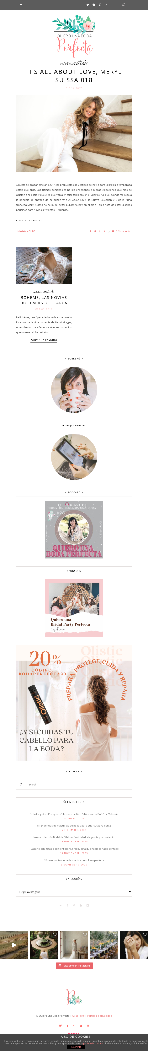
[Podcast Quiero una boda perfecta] (74, 557)
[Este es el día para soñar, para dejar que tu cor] (44, 945)
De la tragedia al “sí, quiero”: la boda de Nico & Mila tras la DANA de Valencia (74, 814)
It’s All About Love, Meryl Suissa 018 (74, 75)
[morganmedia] (74, 1005)
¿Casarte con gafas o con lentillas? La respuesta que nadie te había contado (74, 848)
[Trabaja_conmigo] (74, 479)
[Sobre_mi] (74, 412)
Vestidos (80, 62)
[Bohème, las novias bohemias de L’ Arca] (44, 265)
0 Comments (122, 231)
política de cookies (93, 1043)
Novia (65, 62)
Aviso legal (78, 1015)
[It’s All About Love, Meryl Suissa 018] (74, 133)
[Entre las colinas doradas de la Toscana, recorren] (14, 945)
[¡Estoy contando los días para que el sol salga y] (104, 945)
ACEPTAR (76, 1047)
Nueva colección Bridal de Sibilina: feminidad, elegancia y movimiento (74, 837)
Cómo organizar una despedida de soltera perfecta (74, 860)
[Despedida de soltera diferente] (74, 636)
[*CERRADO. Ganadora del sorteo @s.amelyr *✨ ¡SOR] (134, 945)
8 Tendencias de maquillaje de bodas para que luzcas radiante (74, 825)
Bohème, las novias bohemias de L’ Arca (43, 300)
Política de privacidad (99, 1015)
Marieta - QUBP (26, 231)
